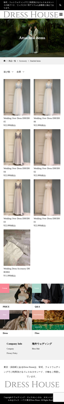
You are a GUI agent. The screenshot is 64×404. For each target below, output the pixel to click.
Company (10, 349)
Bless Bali (35, 349)
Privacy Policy (12, 353)
